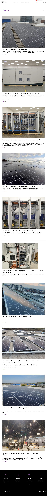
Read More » (4, 54)
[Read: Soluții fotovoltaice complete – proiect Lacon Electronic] (23, 168)
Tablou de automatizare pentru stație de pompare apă (21, 140)
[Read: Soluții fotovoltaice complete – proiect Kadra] (23, 31)
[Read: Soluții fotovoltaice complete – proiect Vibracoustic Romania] (23, 390)
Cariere (34, 2)
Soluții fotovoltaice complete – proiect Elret (17, 316)
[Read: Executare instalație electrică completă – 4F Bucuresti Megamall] (23, 435)
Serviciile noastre (16, 2)
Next (44, 466)
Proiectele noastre (28, 2)
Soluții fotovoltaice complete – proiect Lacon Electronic (21, 186)
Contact (38, 2)
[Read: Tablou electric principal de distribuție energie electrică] (23, 75)
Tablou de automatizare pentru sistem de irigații (18, 230)
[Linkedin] (43, 2)
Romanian (38, 0)
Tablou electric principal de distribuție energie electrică (21, 93)
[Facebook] (41, 2)
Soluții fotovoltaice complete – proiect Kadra (17, 49)
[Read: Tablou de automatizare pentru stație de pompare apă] (23, 122)
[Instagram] (45, 2)
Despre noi (22, 2)
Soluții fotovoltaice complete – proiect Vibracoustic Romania (22, 408)
